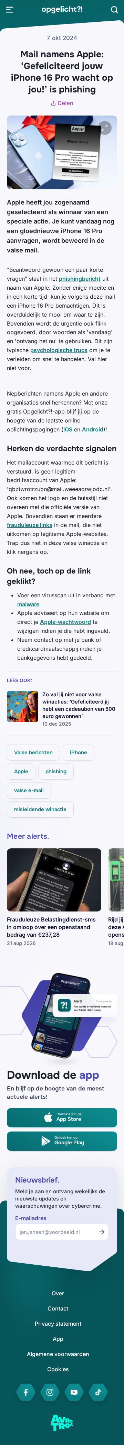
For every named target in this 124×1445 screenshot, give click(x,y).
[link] (61, 10)
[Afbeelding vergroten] (105, 128)
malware (28, 604)
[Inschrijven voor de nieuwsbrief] (102, 1232)
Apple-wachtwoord (65, 621)
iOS (67, 429)
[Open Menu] (9, 9)
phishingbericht (80, 278)
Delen (65, 103)
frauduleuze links (29, 524)
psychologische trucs (58, 350)
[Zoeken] (114, 9)
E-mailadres (30, 1218)
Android (92, 429)
